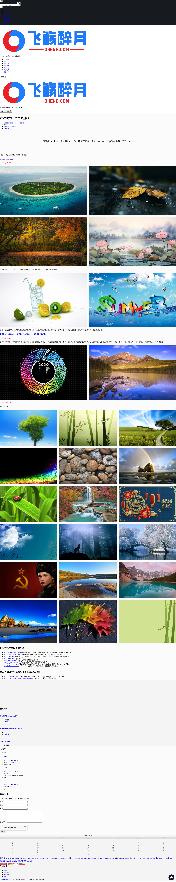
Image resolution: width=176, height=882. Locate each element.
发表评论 (3, 832)
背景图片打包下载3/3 (40, 334)
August (12, 858)
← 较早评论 (4, 790)
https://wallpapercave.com (11, 666)
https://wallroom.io (9, 656)
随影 (5, 756)
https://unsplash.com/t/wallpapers (13, 652)
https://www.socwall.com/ (11, 662)
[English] (4, 863)
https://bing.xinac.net (10, 660)
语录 (23, 860)
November (106, 858)
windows (161, 858)
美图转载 (7, 69)
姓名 (1, 801)
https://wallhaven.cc (9, 664)
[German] (10, 863)
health (51, 858)
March (85, 858)
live (82, 858)
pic (116, 858)
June (76, 858)
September (121, 858)
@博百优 (6, 773)
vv (4, 781)
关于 (5, 73)
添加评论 (3, 822)
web (151, 858)
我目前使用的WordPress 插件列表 (11, 728)
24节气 (2, 858)
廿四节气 (7, 59)
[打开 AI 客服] (171, 877)
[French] (7, 863)
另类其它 (2, 861)
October (112, 858)
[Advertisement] (88, 693)
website (155, 858)
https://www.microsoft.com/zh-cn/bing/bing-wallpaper (19, 678)
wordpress (169, 858)
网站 (1, 808)
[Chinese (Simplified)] (1, 863)
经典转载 (7, 65)
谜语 (28, 861)
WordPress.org (8, 876)
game (47, 858)
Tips (131, 858)
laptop (79, 858)
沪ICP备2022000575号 (7, 879)
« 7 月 (87, 855)
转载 (31, 861)
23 (12, 850)
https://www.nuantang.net (7, 159)
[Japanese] (14, 863)
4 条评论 (6, 721)
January (63, 858)
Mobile (92, 858)
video (143, 858)
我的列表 (7, 126)
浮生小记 (7, 67)
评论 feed (6, 874)
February (42, 858)
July (73, 858)
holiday (55, 858)
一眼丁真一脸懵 (5, 741)
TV (141, 858)
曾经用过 (7, 71)
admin (5, 768)
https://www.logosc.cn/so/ (11, 676)
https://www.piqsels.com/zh (12, 654)
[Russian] (20, 863)
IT (59, 858)
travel (136, 858)
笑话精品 (7, 63)
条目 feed (6, 872)
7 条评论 (6, 734)
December (31, 858)
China (25, 858)
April (7, 858)
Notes (99, 858)
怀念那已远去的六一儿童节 (9, 716)
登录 (5, 870)
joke (69, 857)
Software (127, 858)
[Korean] (17, 863)
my (95, 858)
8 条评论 (6, 128)
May (89, 858)
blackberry (17, 858)
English (37, 858)
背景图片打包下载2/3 (23, 334)
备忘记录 (7, 61)
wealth (147, 858)
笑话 (19, 861)
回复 (16, 760)
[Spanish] (23, 863)
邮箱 (1, 805)
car (21, 858)
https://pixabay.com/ (9, 658)
